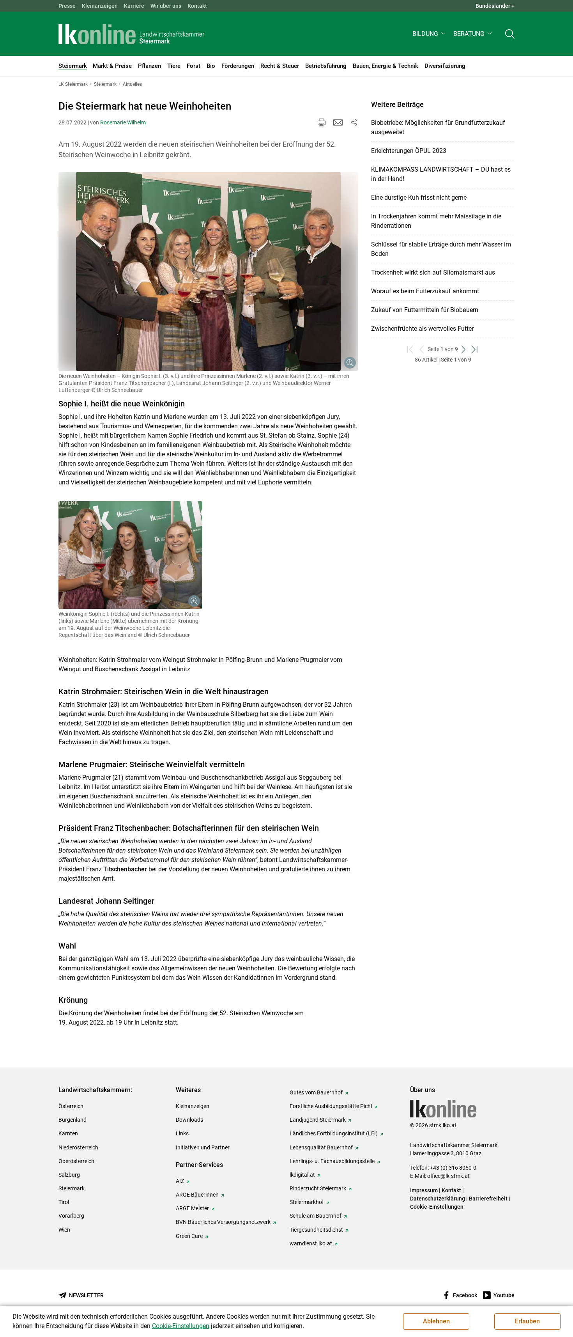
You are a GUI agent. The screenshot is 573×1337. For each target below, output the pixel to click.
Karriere (134, 6)
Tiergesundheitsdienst (316, 1230)
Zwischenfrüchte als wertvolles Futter (422, 328)
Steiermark (71, 1188)
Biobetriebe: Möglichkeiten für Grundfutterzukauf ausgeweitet (438, 127)
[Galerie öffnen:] (208, 271)
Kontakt (197, 6)
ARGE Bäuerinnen (197, 1195)
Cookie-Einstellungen (436, 1207)
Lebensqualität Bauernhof (321, 1147)
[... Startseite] (131, 34)
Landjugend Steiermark (318, 1120)
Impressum (424, 1190)
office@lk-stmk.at (448, 1176)
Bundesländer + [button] (495, 6)
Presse (67, 6)
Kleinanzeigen (100, 6)
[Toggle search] (510, 34)
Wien (64, 1230)
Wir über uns (165, 6)
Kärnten (68, 1133)
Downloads (189, 1120)
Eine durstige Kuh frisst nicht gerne (419, 197)
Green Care (189, 1236)
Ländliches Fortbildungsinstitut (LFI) (334, 1133)
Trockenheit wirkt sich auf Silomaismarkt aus (433, 272)
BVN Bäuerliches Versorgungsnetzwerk (223, 1222)
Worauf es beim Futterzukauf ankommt (425, 291)
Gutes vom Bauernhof (316, 1092)
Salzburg (69, 1175)
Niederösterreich (78, 1147)
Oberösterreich (76, 1161)
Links (182, 1133)
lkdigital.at (302, 1175)
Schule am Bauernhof (315, 1216)
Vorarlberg (71, 1216)
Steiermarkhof (307, 1202)
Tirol (63, 1202)
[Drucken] (321, 122)
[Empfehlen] (338, 122)
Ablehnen (436, 1321)
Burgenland (72, 1120)
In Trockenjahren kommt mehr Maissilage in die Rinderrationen (436, 221)
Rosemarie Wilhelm (123, 122)
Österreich (70, 1106)
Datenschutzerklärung (437, 1198)
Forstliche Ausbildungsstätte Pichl (331, 1106)
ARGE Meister (192, 1208)
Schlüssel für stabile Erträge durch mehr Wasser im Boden (441, 249)
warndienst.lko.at (311, 1243)
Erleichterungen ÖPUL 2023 (408, 150)
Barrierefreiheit (488, 1198)
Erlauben (527, 1321)
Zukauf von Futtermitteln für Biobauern (424, 310)
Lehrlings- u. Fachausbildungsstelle (332, 1161)
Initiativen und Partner (203, 1147)
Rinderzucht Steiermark (318, 1188)
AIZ (180, 1181)
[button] (429, 34)
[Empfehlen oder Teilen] (353, 122)
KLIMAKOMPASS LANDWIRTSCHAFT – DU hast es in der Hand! (441, 174)
